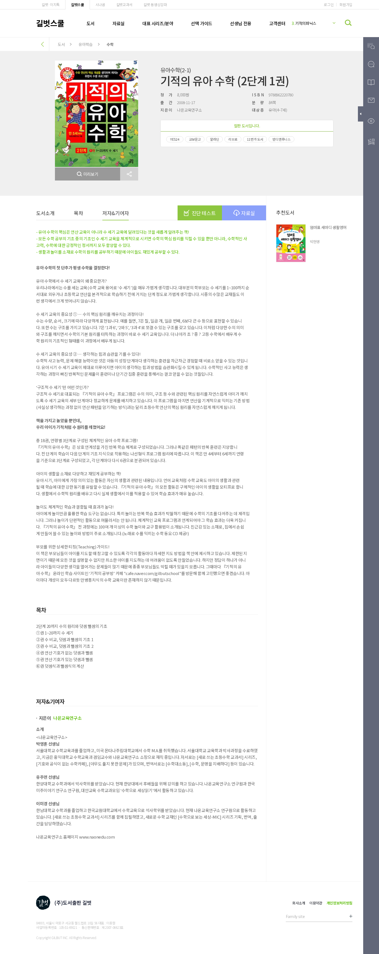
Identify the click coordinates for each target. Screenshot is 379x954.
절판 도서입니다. (247, 125)
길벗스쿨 (77, 4)
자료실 (118, 23)
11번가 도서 (255, 139)
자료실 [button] (248, 212)
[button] (129, 174)
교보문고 (195, 139)
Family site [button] (295, 916)
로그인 (328, 4)
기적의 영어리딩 (306, 23)
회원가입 (345, 4)
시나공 (100, 4)
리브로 (232, 139)
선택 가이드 (201, 23)
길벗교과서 (124, 4)
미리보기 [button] (90, 174)
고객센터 (277, 23)
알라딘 (214, 139)
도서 (91, 23)
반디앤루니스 (281, 139)
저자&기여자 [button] (115, 212)
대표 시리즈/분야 (157, 23)
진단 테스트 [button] (204, 212)
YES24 (175, 139)
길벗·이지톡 (51, 4)
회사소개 (298, 903)
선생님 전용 (240, 23)
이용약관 (315, 903)
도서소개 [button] (45, 212)
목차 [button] (78, 212)
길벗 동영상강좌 (155, 4)
